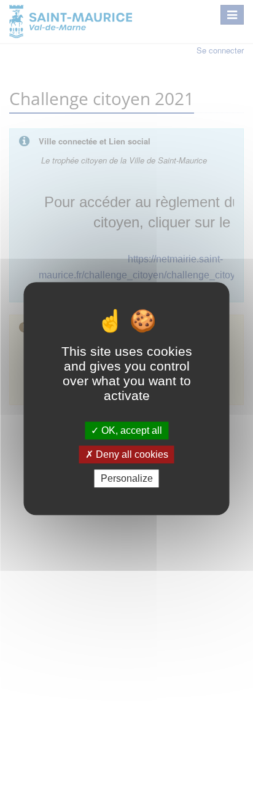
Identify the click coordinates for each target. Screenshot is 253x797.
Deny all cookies (130, 454)
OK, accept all (130, 430)
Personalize (127, 478)
